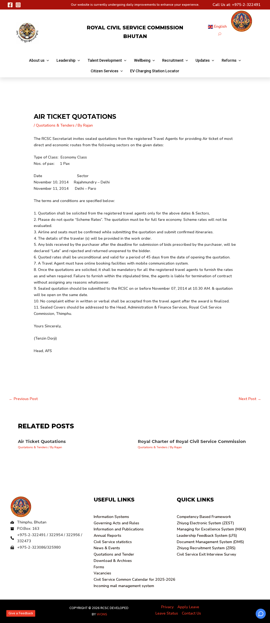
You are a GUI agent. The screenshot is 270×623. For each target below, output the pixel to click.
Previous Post (23, 398)
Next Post (250, 398)
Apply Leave (188, 606)
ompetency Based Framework (204, 516)
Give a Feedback (20, 613)
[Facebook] (10, 5)
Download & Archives (113, 560)
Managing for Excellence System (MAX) (211, 529)
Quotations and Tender (114, 554)
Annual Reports (107, 535)
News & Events (107, 548)
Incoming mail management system (124, 585)
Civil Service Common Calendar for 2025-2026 (134, 579)
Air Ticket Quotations (42, 441)
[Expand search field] (220, 34)
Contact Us (191, 613)
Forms (99, 567)
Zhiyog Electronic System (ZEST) (205, 523)
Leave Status (166, 613)
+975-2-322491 (246, 4)
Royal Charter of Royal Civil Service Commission (192, 441)
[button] (39, 60)
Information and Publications (119, 529)
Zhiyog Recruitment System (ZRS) (206, 548)
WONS (102, 614)
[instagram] (18, 5)
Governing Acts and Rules (116, 523)
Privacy (167, 606)
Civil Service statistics (113, 541)
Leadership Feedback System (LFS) (207, 535)
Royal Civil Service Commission (135, 28)
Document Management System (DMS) (210, 541)
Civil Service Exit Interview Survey (206, 554)
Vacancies (102, 573)
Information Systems (111, 516)
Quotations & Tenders (55, 125)
